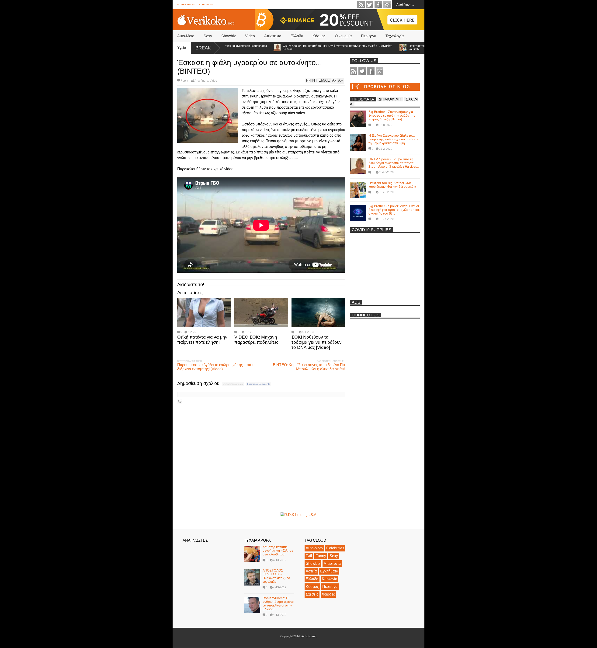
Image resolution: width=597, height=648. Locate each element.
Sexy (208, 36)
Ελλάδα (297, 36)
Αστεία (311, 571)
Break (203, 47)
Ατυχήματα (201, 80)
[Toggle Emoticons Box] (179, 401)
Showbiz (228, 36)
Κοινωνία (329, 579)
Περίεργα (368, 36)
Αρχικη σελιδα (186, 4)
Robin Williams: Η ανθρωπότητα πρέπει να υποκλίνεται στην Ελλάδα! (278, 603)
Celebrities (335, 548)
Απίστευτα (272, 36)
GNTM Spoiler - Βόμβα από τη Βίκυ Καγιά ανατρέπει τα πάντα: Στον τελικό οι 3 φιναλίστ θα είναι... (317, 47)
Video (250, 36)
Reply (184, 80)
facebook (378, 4)
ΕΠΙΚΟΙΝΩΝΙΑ (206, 4)
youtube (387, 4)
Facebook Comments (258, 384)
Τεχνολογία (394, 36)
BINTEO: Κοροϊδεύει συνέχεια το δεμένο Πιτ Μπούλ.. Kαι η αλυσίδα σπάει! (309, 367)
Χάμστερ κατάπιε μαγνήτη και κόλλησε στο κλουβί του (278, 550)
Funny (321, 556)
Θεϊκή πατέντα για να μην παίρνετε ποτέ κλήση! (202, 340)
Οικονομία (343, 36)
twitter (369, 4)
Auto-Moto (185, 36)
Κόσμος (319, 36)
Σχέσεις (312, 594)
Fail (309, 556)
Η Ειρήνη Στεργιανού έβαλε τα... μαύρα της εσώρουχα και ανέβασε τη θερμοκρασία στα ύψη (393, 139)
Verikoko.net (308, 636)
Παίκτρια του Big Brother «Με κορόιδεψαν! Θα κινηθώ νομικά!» (422, 47)
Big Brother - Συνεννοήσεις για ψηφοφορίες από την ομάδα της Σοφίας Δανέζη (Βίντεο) (391, 115)
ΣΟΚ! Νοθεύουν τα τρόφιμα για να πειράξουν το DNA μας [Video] (317, 342)
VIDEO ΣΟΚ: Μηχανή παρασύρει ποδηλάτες (256, 340)
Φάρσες (328, 594)
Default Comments (233, 384)
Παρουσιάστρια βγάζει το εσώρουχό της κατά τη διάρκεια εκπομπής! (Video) (216, 367)
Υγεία (181, 48)
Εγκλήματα (329, 571)
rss (361, 4)
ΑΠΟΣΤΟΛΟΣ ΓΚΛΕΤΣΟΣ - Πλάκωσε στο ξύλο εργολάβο (276, 575)
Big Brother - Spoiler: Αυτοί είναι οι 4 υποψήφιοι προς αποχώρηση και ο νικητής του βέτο (394, 209)
